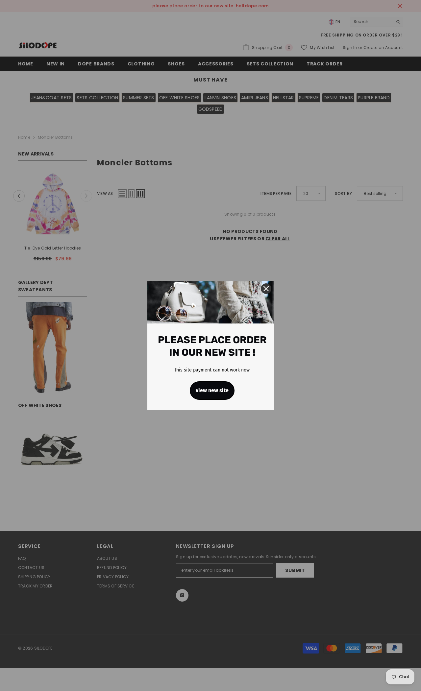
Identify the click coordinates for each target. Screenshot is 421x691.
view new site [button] (212, 390)
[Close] (266, 289)
